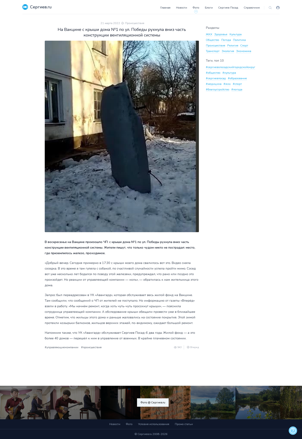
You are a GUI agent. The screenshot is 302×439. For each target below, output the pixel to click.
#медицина (213, 84)
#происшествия (91, 347)
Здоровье (220, 34)
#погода (236, 89)
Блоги (209, 8)
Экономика (243, 51)
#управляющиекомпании (61, 347)
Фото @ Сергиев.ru (153, 402)
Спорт (244, 45)
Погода (226, 40)
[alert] (293, 430)
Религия (232, 45)
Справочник (252, 8)
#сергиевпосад (216, 78)
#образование (237, 78)
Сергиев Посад (228, 8)
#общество (213, 73)
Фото (196, 8)
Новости (181, 8)
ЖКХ (209, 34)
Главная (165, 8)
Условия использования (153, 424)
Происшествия (134, 23)
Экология (228, 51)
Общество (212, 40)
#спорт (237, 84)
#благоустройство (217, 89)
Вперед (194, 347)
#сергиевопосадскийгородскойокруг (230, 67)
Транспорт (213, 51)
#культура (229, 73)
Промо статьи (184, 424)
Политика (239, 40)
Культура (235, 34)
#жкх (227, 84)
